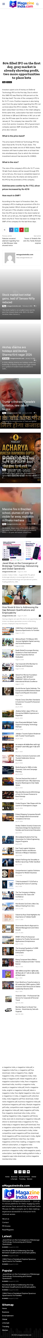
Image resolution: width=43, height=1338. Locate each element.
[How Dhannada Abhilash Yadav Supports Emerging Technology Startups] (8, 725)
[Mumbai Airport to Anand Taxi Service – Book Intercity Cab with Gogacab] (8, 1010)
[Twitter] (16, 230)
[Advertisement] (21, 29)
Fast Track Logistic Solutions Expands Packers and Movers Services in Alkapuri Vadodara (26, 850)
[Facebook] (11, 230)
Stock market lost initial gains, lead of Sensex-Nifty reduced (18, 298)
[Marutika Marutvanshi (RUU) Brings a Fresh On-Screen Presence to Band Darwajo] (8, 795)
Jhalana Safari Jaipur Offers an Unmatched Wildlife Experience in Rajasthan (27, 713)
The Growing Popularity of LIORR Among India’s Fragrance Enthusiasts (27, 950)
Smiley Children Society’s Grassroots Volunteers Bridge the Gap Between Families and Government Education (28, 828)
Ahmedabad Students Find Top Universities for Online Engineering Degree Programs (27, 839)
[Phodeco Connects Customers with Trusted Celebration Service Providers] (8, 759)
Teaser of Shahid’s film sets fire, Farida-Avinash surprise (32, 241)
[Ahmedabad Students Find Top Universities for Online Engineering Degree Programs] (8, 840)
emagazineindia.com (24, 254)
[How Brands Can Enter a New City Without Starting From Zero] (8, 907)
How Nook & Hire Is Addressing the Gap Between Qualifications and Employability (20, 610)
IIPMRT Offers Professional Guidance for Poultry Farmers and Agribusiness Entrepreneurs (27, 939)
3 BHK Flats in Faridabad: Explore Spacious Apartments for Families (19, 1260)
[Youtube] (28, 1171)
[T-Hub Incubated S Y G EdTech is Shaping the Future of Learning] (8, 884)
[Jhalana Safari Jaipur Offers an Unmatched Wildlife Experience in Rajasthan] (8, 714)
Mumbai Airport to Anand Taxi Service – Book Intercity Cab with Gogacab (27, 1009)
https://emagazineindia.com (24, 257)
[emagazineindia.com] (10, 258)
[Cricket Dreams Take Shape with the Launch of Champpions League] (8, 806)
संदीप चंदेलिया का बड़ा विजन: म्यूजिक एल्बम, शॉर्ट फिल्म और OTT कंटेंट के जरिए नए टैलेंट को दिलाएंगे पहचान (27, 973)
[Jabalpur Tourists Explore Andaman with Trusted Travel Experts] (8, 737)
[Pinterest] (21, 230)
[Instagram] (20, 1171)
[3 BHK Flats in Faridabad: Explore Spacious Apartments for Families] (8, 631)
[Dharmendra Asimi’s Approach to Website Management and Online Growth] (8, 928)
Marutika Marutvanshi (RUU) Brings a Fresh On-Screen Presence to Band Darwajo (28, 794)
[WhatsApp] (26, 230)
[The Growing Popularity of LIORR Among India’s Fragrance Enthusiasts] (8, 951)
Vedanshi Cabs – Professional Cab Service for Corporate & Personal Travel (27, 998)
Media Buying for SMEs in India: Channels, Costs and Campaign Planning (26, 769)
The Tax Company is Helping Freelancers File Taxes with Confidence (25, 895)
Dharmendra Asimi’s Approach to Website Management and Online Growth (27, 928)
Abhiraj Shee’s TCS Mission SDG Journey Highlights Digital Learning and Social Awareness (27, 641)
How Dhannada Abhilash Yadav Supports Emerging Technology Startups (26, 724)
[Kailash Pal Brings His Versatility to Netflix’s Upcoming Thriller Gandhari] (8, 863)
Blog (4, 82)
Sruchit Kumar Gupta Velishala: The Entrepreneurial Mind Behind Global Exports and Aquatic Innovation (28, 691)
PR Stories (6, 358)
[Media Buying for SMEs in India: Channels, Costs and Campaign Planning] (8, 770)
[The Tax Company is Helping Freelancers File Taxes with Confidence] (8, 895)
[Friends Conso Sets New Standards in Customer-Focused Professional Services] (8, 703)
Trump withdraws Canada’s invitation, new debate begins (18, 405)
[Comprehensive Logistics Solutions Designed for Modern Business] (8, 873)
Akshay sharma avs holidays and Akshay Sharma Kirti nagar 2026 (17, 351)
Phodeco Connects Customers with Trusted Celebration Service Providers (28, 758)
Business (9, 82)
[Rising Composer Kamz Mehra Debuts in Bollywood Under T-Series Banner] (8, 962)
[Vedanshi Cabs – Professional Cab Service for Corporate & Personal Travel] (8, 999)
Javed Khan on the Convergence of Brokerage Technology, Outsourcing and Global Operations (20, 566)
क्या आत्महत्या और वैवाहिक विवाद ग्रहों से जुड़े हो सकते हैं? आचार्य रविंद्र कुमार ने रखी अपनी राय (18, 462)
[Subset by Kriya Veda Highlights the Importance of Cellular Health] (8, 918)
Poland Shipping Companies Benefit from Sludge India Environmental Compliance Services (28, 816)
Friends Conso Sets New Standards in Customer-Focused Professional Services (28, 702)
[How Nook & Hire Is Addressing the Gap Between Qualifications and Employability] (21, 595)
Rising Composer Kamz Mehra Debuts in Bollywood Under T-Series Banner (28, 962)
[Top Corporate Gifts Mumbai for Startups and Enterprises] (8, 667)
